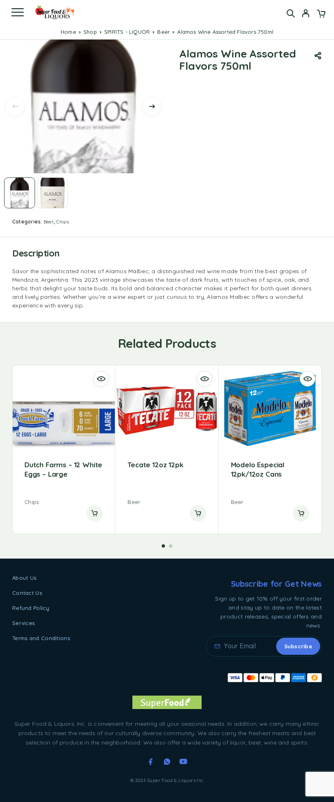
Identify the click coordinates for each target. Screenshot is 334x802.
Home (68, 32)
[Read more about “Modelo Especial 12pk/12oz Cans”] (301, 513)
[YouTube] (183, 761)
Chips (62, 222)
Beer (163, 32)
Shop (90, 32)
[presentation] (15, 106)
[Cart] (321, 14)
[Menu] (17, 12)
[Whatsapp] (167, 761)
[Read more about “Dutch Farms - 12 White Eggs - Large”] (94, 513)
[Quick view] (101, 379)
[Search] (290, 13)
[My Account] (305, 14)
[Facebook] (151, 761)
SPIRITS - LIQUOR (127, 32)
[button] (163, 546)
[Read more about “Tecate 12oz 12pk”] (198, 513)
